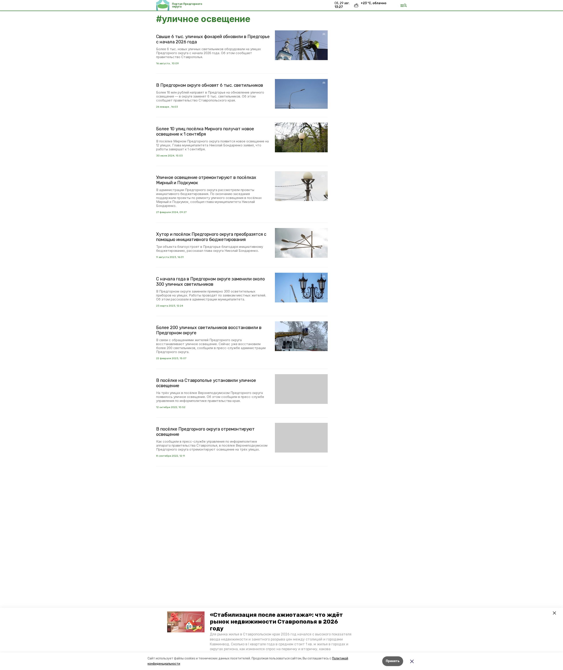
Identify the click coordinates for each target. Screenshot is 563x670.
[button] (186, 622)
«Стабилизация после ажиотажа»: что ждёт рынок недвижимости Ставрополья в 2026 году (276, 621)
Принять (393, 661)
